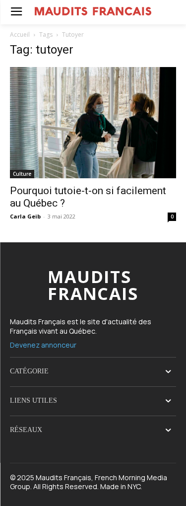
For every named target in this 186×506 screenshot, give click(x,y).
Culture (22, 173)
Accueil (20, 34)
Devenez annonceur (43, 345)
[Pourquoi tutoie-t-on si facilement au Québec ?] (93, 122)
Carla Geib (25, 216)
